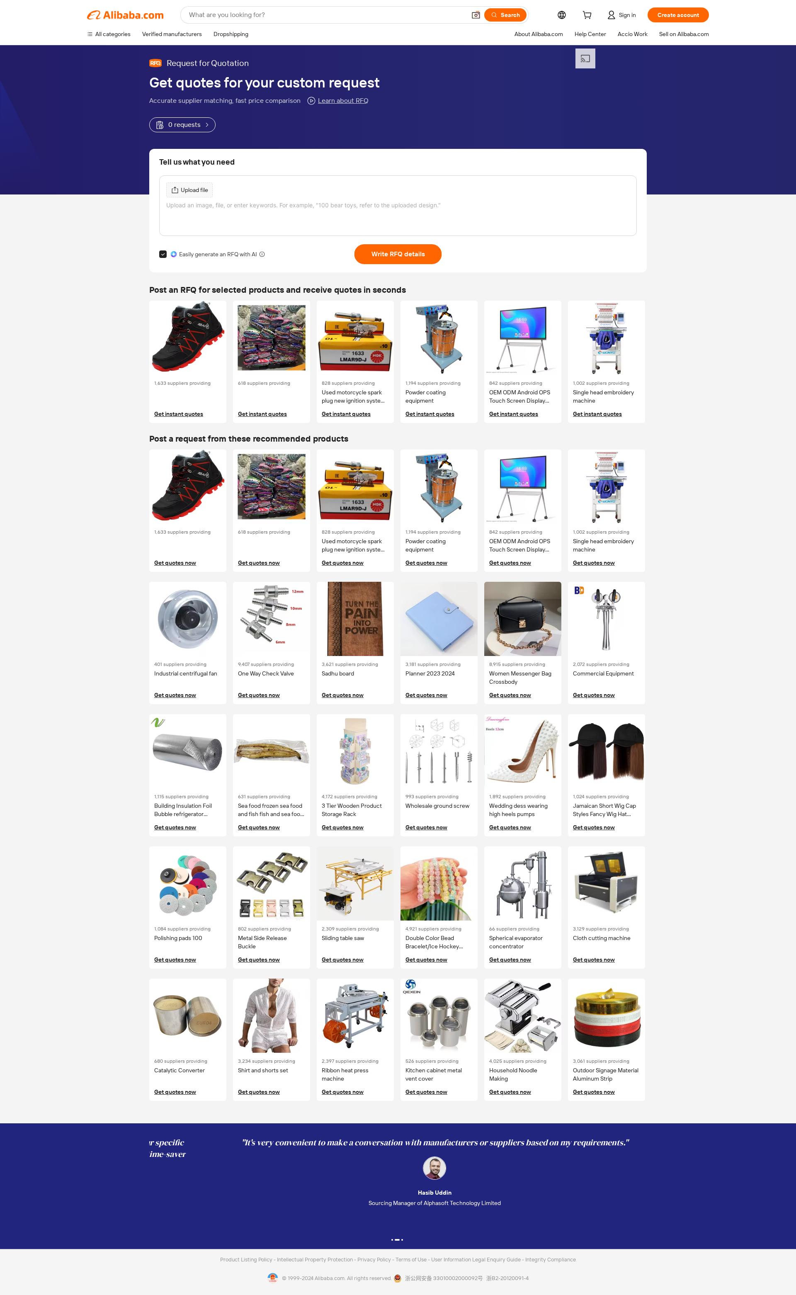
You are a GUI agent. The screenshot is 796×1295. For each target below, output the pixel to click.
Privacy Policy (374, 1259)
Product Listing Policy (247, 1259)
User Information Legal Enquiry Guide (476, 1259)
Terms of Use (412, 1259)
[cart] (588, 16)
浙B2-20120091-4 (507, 1278)
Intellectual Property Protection (315, 1259)
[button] (476, 15)
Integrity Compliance (550, 1259)
